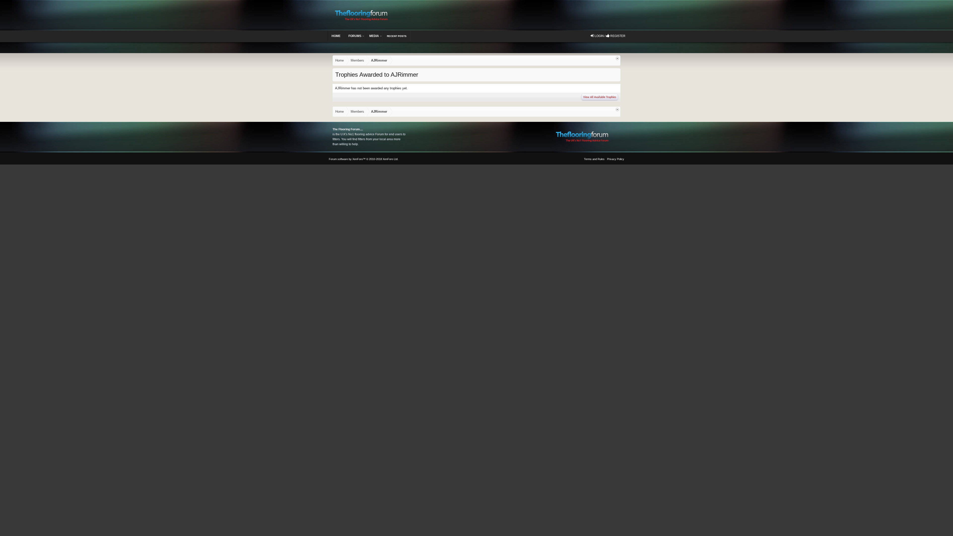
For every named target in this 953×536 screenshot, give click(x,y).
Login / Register (609, 36)
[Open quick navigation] (617, 58)
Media (374, 36)
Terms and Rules (594, 159)
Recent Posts (397, 36)
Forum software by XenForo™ (363, 159)
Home (336, 36)
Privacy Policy (615, 159)
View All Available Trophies (599, 97)
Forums (354, 36)
